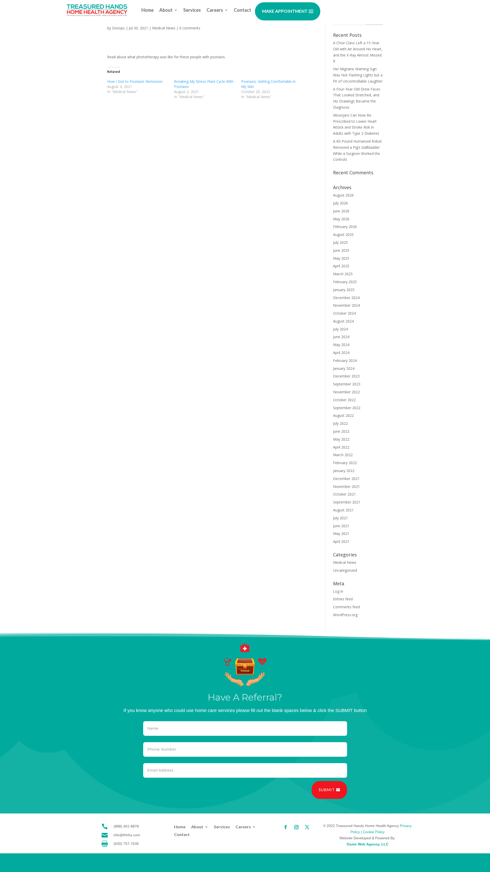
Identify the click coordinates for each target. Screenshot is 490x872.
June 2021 (341, 525)
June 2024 (341, 336)
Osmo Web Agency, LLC (367, 844)
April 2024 (341, 352)
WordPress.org (345, 614)
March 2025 (343, 273)
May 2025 (341, 258)
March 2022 (343, 454)
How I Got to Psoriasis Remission (135, 81)
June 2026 (341, 211)
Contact (242, 10)
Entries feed (343, 598)
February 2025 (345, 281)
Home (147, 10)
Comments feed (346, 606)
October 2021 (344, 494)
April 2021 (341, 541)
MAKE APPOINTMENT (285, 11)
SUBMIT (327, 789)
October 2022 (344, 399)
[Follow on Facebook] (285, 827)
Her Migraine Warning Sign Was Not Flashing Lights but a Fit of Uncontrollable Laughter (358, 75)
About (166, 10)
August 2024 (343, 321)
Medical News (163, 28)
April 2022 (341, 447)
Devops (118, 28)
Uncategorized (345, 570)
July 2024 (340, 329)
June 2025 (341, 250)
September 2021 (346, 502)
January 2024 (343, 368)
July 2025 (340, 242)
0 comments (189, 28)
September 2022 (346, 407)
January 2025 (343, 289)
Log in (338, 591)
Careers (214, 10)
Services (192, 10)
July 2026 (340, 203)
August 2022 (343, 415)
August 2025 (343, 234)
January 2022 (343, 470)
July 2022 (340, 423)
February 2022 (345, 462)
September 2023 (346, 384)
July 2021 (340, 517)
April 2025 (341, 265)
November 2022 (346, 391)
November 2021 (346, 486)
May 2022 (341, 439)
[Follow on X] (307, 827)
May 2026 (341, 218)
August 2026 (343, 195)
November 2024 (346, 305)
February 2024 (345, 360)
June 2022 (341, 431)
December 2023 (346, 376)
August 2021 (343, 510)
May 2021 (341, 533)
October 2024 (344, 313)
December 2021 (346, 478)
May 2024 (341, 344)
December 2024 (346, 297)
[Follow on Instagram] (296, 827)
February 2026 (345, 226)
